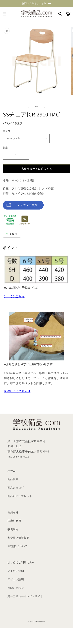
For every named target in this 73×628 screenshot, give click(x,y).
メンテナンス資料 (26, 205)
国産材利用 (14, 520)
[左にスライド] (28, 106)
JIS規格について (17, 546)
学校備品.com (39, 621)
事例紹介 (12, 529)
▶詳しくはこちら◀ (17, 391)
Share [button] (13, 233)
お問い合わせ (15, 588)
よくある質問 (15, 571)
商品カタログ (15, 487)
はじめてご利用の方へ (21, 562)
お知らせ (12, 512)
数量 (5, 147)
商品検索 (12, 479)
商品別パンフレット (19, 496)
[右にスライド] (45, 106)
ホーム (11, 470)
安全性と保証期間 (18, 537)
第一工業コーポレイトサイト (25, 596)
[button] (5, 14)
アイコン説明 (15, 579)
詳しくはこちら (14, 296)
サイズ (6, 131)
